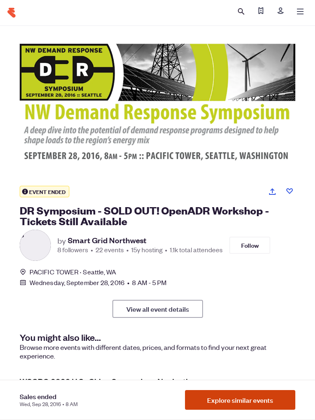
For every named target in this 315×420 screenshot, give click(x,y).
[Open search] (241, 11)
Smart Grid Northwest (107, 240)
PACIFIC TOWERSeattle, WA (73, 271)
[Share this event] (272, 191)
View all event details (157, 308)
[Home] (11, 13)
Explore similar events (240, 399)
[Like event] (289, 191)
